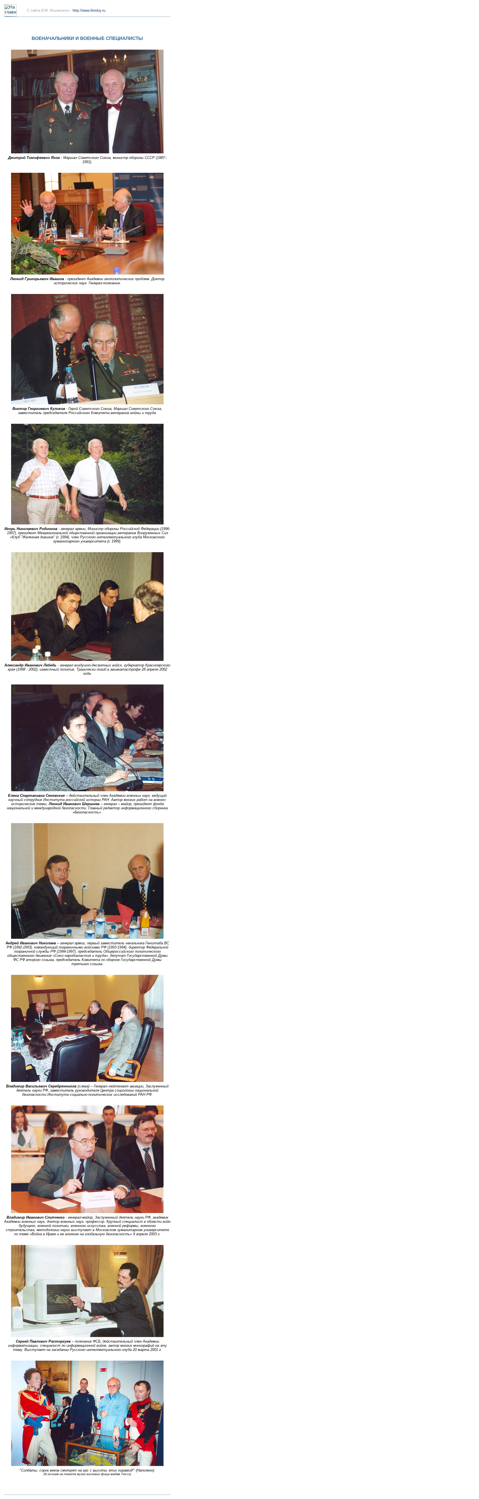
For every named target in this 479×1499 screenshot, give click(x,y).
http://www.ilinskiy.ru (89, 10)
